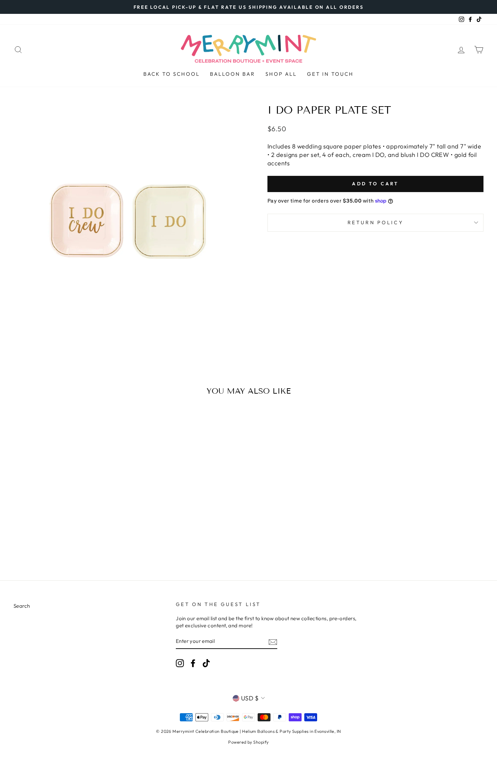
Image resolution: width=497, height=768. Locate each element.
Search (22, 606)
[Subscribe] (272, 641)
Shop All (281, 74)
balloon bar (232, 74)
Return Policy (375, 222)
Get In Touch (330, 74)
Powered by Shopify (248, 742)
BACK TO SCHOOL (171, 74)
